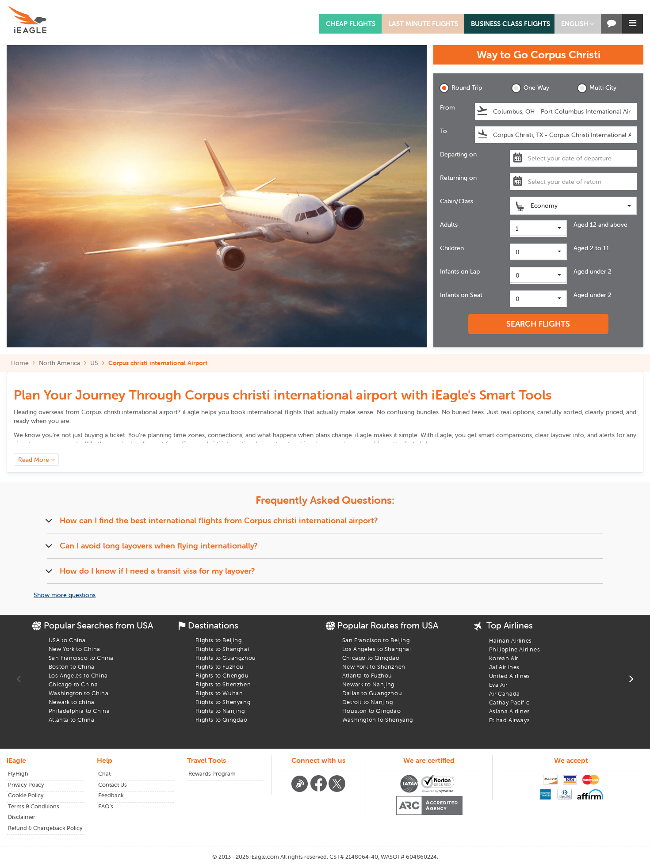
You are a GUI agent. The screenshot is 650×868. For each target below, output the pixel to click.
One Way (536, 87)
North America (59, 363)
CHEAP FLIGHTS (350, 23)
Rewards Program (212, 773)
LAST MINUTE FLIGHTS (423, 23)
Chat (104, 773)
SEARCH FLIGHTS (538, 324)
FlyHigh (18, 773)
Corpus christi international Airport (157, 363)
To (443, 131)
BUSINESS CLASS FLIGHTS (510, 23)
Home (20, 363)
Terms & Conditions (33, 806)
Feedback (111, 795)
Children (452, 248)
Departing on (458, 154)
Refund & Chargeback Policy (45, 828)
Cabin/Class (456, 201)
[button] (577, 24)
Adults (449, 224)
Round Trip (466, 87)
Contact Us (112, 784)
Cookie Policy (26, 795)
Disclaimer (21, 817)
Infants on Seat (461, 295)
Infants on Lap (460, 271)
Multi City (602, 87)
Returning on (458, 178)
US (94, 363)
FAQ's (105, 806)
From (447, 107)
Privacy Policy (26, 784)
